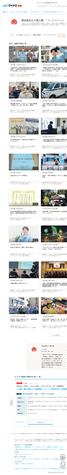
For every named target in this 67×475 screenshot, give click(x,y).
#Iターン (53, 74)
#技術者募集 (62, 219)
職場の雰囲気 (37, 35)
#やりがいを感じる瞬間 (47, 76)
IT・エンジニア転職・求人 (21, 459)
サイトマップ (37, 468)
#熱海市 (48, 74)
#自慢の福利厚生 (57, 112)
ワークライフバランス (49, 35)
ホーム (12, 35)
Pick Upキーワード (28, 454)
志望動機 (49, 447)
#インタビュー (17, 74)
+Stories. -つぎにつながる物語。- (19, 12)
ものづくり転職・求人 (35, 459)
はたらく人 (28, 35)
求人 (21, 454)
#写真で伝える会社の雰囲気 (28, 74)
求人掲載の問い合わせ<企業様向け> (58, 468)
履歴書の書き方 (19, 447)
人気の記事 (19, 35)
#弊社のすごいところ (59, 76)
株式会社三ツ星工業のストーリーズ (54, 12)
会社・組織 (61, 35)
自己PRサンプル (40, 447)
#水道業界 (44, 219)
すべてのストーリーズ (37, 12)
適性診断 (55, 447)
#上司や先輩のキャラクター (23, 76)
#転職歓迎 (49, 219)
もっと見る (55, 335)
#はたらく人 (13, 76)
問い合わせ (44, 468)
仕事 (41, 449)
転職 (16, 454)
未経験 (16, 463)
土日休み (23, 463)
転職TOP (5, 12)
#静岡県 (12, 74)
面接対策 (47, 449)
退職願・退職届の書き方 (21, 449)
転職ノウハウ (54, 449)
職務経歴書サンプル (29, 447)
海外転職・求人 (57, 459)
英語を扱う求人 (31, 463)
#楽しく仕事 (55, 219)
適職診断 (36, 449)
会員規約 (17, 468)
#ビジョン (63, 112)
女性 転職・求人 (47, 459)
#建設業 (62, 218)
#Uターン (57, 74)
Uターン (62, 447)
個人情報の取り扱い (26, 468)
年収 (30, 449)
